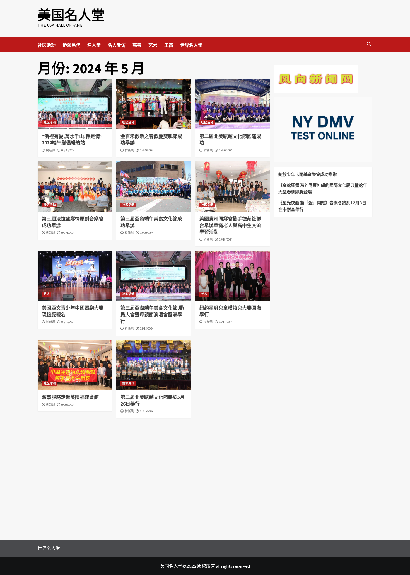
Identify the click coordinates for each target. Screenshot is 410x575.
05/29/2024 (146, 150)
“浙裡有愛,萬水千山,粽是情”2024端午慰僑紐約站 (72, 139)
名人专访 (117, 45)
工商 (168, 45)
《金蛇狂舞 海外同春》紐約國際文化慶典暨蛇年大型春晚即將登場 (322, 188)
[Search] (368, 44)
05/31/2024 (68, 150)
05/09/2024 (68, 405)
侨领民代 (71, 45)
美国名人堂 (71, 15)
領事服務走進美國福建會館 (70, 397)
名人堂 (94, 45)
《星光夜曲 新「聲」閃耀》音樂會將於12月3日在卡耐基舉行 (322, 206)
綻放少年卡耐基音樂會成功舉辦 (307, 174)
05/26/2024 (225, 150)
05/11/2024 (225, 322)
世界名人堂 (191, 45)
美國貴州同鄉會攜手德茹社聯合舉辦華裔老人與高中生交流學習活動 (230, 225)
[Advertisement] (316, 277)
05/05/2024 (146, 411)
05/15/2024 (68, 322)
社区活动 (47, 45)
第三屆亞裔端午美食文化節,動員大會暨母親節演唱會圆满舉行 (152, 314)
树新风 (50, 150)
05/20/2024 (146, 233)
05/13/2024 (146, 329)
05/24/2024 (68, 233)
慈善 (136, 45)
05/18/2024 (225, 239)
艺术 (152, 45)
